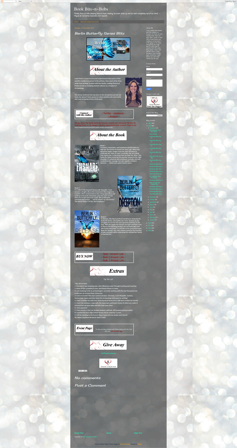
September (153, 202)
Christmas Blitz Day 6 (155, 171)
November (153, 197)
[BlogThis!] (81, 371)
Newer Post (79, 433)
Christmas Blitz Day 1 (155, 194)
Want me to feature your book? (90, 22)
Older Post (138, 433)
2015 (149, 231)
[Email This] (79, 371)
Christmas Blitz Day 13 (155, 145)
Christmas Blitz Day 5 (155, 180)
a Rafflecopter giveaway (108, 353)
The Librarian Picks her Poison (155, 131)
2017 (149, 226)
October (152, 200)
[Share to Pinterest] (86, 371)
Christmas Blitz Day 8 (155, 167)
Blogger (140, 444)
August (152, 205)
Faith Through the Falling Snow (154, 183)
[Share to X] (83, 371)
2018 (150, 223)
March (152, 215)
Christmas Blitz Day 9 (155, 164)
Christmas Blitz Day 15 (155, 137)
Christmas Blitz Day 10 (155, 161)
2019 (150, 126)
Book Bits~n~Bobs (91, 9)
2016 (150, 228)
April (151, 212)
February (152, 217)
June (151, 207)
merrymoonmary (125, 444)
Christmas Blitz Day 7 (155, 169)
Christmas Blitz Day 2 (155, 192)
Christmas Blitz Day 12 (155, 149)
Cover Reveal (153, 134)
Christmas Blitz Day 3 (155, 189)
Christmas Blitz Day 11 (155, 153)
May (151, 210)
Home (76, 22)
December (153, 128)
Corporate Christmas (155, 174)
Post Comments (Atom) (90, 437)
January (152, 220)
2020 (150, 123)
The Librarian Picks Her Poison (155, 177)
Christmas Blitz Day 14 (155, 141)
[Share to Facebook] (84, 371)
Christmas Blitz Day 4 (155, 187)
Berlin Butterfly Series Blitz (155, 157)
